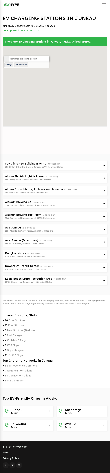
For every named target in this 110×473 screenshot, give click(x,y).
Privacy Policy (11, 458)
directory (8, 26)
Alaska (40, 26)
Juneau (51, 26)
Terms (6, 452)
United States (25, 26)
